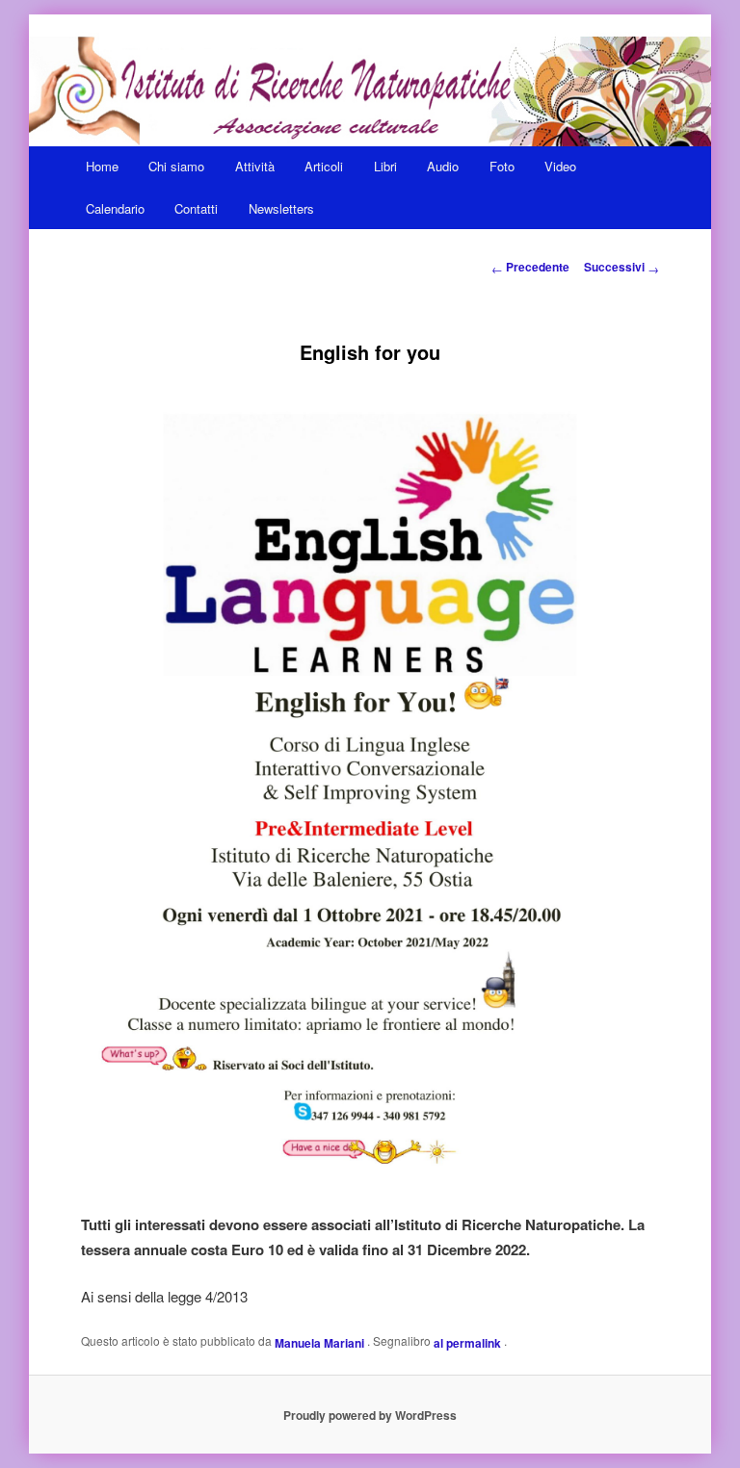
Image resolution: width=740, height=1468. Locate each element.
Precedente (530, 266)
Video (560, 166)
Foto (502, 166)
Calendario (115, 208)
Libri (385, 166)
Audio (443, 166)
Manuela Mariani (321, 1342)
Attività (255, 166)
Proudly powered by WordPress (370, 1415)
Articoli (323, 166)
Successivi (621, 266)
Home (102, 166)
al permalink (469, 1342)
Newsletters (281, 208)
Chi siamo (176, 166)
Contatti (196, 208)
